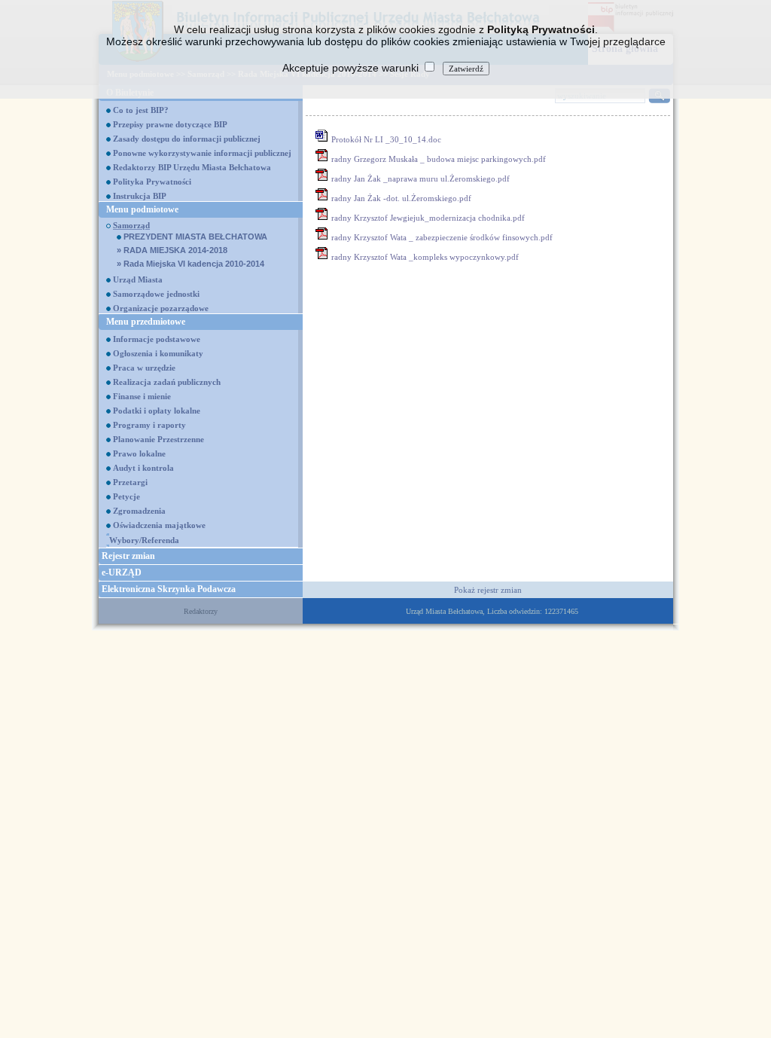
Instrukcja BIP (139, 195)
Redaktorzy (201, 611)
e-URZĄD (122, 572)
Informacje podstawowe (156, 338)
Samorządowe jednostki (156, 293)
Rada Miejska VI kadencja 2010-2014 (190, 263)
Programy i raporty (149, 424)
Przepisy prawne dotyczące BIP (170, 124)
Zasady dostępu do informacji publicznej (187, 138)
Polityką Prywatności (541, 29)
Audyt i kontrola (143, 467)
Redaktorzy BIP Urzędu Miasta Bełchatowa (192, 167)
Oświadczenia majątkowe (159, 525)
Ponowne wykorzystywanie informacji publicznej (202, 152)
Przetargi (130, 482)
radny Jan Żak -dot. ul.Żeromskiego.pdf (401, 198)
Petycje (126, 496)
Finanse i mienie (142, 396)
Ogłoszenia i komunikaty (158, 353)
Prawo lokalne (139, 453)
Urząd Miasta (138, 279)
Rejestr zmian (128, 556)
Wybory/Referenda (144, 540)
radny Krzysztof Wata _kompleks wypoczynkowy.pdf (425, 256)
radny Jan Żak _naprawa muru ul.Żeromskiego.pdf (420, 178)
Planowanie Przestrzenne (158, 439)
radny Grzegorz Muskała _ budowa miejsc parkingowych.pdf (438, 158)
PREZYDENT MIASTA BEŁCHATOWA (194, 236)
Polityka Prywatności (152, 181)
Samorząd (131, 225)
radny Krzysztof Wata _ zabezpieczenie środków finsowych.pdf (442, 237)
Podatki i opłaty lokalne (156, 410)
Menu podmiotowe (142, 209)
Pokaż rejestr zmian (488, 589)
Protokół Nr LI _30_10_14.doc (386, 139)
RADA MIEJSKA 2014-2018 (172, 250)
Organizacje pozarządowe (161, 308)
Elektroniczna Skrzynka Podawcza (169, 589)
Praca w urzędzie (144, 367)
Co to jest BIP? (141, 109)
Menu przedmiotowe (145, 321)
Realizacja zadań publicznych (167, 381)
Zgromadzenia (139, 510)
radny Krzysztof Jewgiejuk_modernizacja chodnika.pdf (428, 217)
